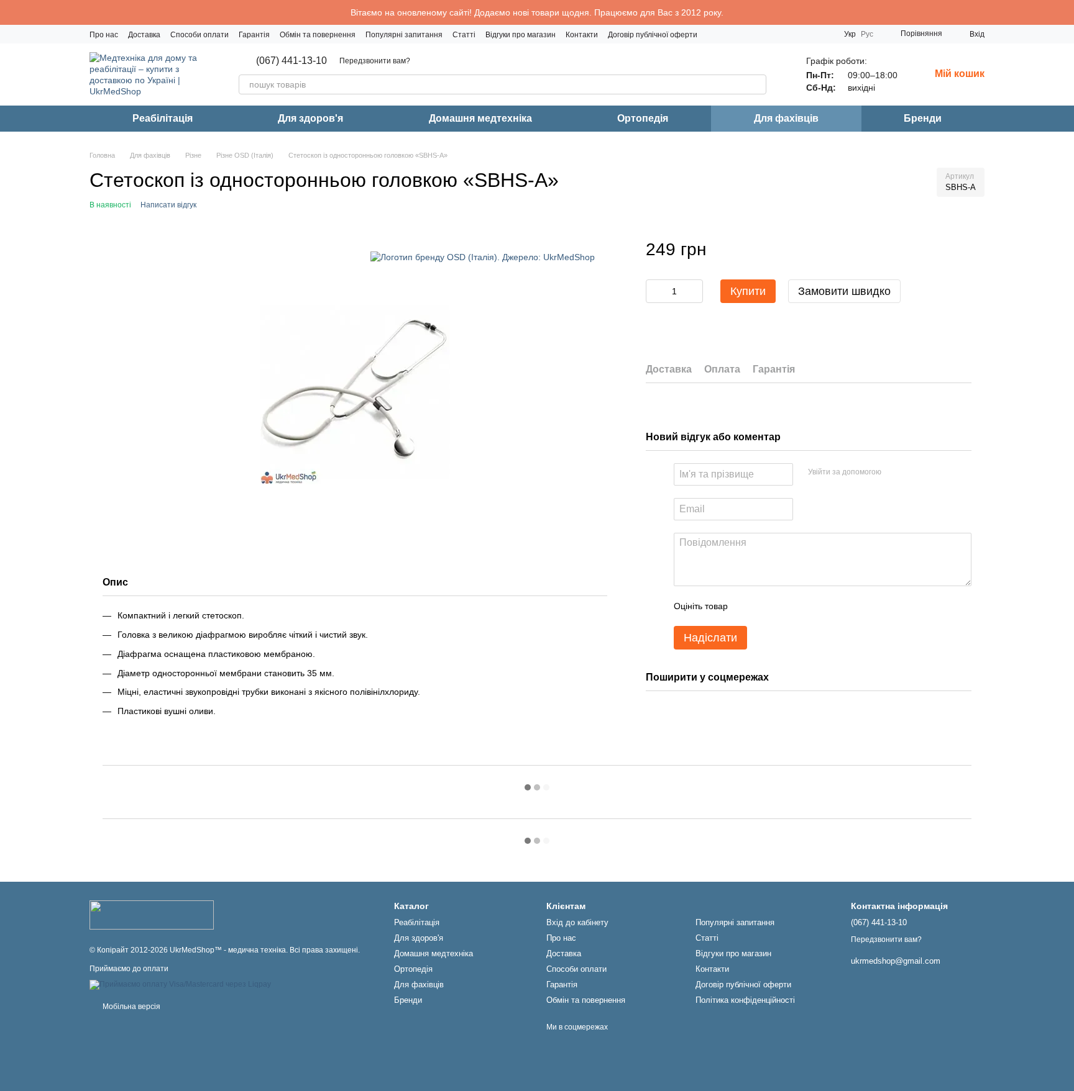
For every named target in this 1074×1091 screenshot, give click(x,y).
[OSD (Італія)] (482, 257)
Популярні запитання (404, 34)
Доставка (144, 34)
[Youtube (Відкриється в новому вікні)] (809, 34)
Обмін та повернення (318, 34)
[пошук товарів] (756, 84)
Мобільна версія (130, 1006)
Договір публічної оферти (652, 34)
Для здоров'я (310, 118)
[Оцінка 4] (808, 606)
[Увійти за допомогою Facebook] (895, 472)
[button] (1064, 12)
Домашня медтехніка (480, 118)
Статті (463, 34)
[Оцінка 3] (788, 606)
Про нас (104, 34)
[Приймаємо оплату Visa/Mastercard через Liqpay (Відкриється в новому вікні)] (180, 984)
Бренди (923, 118)
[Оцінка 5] (828, 606)
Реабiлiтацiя (162, 118)
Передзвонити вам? (374, 61)
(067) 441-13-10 (291, 61)
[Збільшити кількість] (693, 292)
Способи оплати (199, 34)
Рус (867, 34)
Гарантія (254, 34)
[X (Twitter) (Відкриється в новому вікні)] (824, 34)
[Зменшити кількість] (655, 292)
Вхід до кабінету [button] (577, 922)
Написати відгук (168, 205)
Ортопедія (642, 118)
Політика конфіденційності (745, 1000)
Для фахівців (786, 118)
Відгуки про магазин (520, 34)
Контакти (582, 34)
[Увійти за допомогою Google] (914, 472)
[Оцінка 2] (768, 606)
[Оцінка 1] (748, 606)
